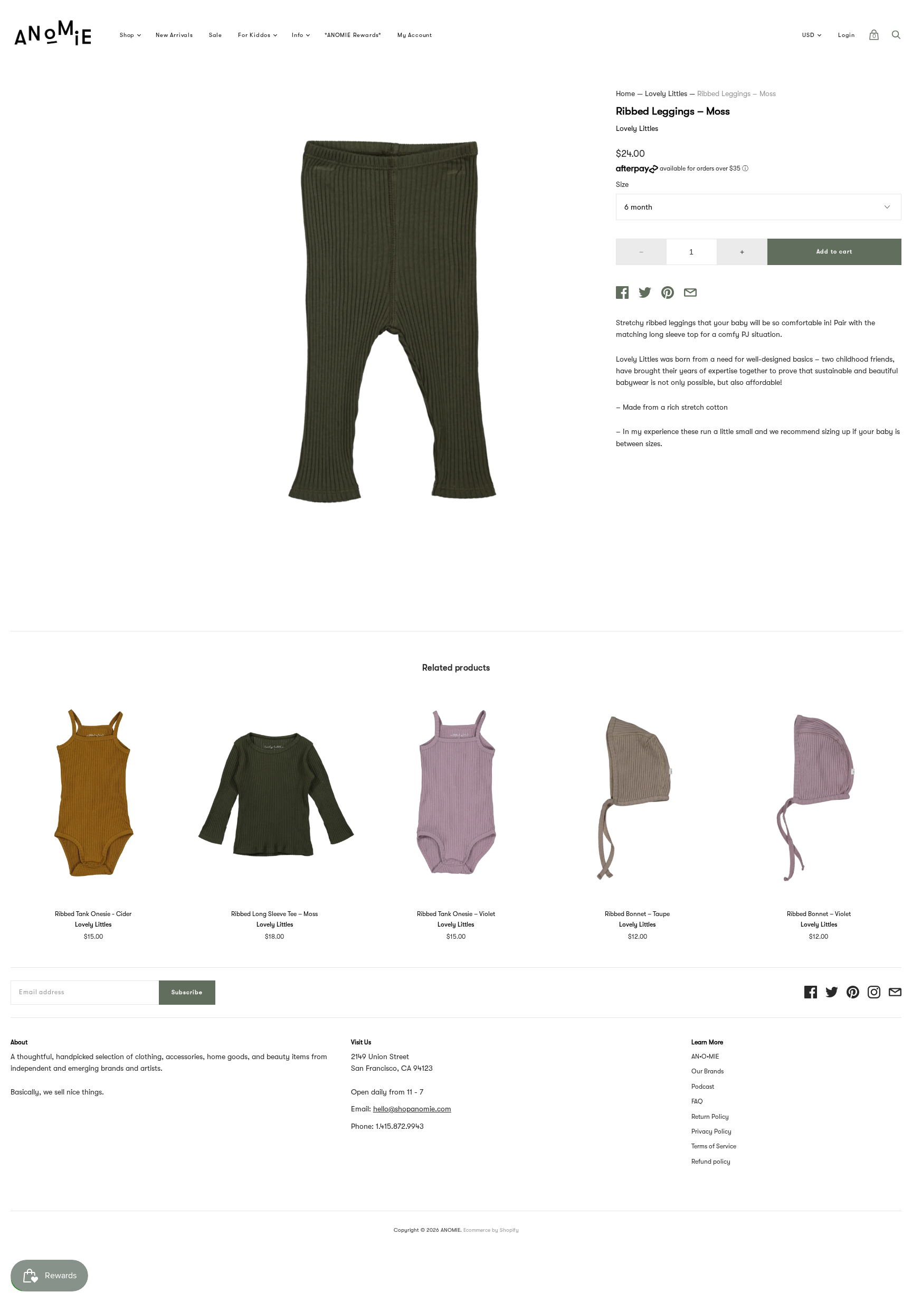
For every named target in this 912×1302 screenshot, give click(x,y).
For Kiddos (254, 35)
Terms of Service (713, 1146)
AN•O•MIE (705, 1056)
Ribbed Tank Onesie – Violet (456, 914)
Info (297, 35)
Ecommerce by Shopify (491, 1230)
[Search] (896, 37)
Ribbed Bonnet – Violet (819, 914)
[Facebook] (810, 993)
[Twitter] (831, 993)
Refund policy (710, 1161)
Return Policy (710, 1116)
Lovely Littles (666, 93)
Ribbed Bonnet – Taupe (637, 914)
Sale (215, 35)
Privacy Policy (711, 1131)
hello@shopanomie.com (412, 1109)
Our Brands (707, 1071)
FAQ (697, 1101)
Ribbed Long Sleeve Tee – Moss (274, 914)
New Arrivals (174, 35)
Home (625, 93)
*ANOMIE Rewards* (353, 35)
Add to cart (834, 251)
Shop (127, 35)
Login (846, 35)
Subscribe (187, 992)
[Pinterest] (853, 993)
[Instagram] (874, 993)
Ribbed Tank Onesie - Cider (93, 914)
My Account (414, 35)
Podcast (702, 1086)
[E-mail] (895, 993)
